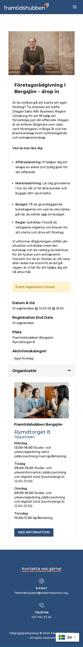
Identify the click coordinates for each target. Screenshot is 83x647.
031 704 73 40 (41, 617)
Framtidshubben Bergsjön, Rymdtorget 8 (33, 340)
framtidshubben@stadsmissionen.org (41, 593)
